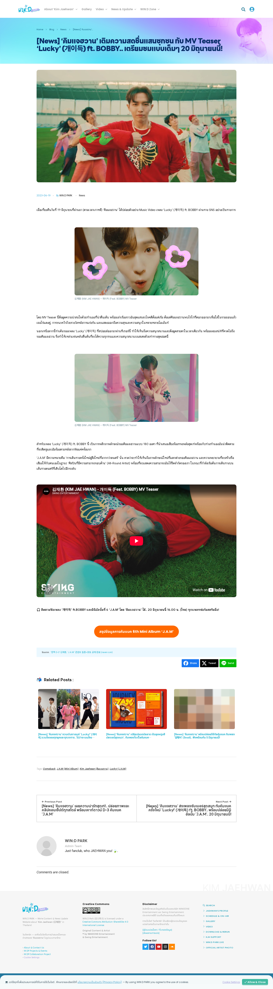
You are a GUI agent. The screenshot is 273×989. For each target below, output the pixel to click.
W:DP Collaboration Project (37, 954)
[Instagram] (165, 947)
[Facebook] (152, 947)
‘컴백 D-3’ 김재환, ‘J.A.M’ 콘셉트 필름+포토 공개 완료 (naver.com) (82, 652)
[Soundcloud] (172, 947)
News (63, 29)
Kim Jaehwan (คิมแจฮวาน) (94, 768)
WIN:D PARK (65, 195)
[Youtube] (159, 947)
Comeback (49, 768)
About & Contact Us (34, 947)
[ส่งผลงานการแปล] (150, 933)
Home (40, 29)
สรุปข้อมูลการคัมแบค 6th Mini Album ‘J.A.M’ (136, 631)
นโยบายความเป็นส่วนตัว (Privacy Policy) (100, 982)
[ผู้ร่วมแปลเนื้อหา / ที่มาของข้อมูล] (157, 930)
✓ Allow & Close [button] (255, 982)
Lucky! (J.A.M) (118, 768)
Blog (51, 29)
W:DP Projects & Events (35, 950)
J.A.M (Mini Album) (68, 768)
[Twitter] (145, 947)
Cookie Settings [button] (31, 957)
